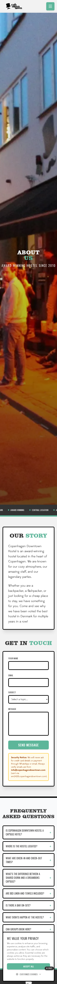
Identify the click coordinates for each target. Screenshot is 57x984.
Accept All (28, 966)
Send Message (28, 745)
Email (10, 675)
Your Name (13, 658)
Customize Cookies (29, 974)
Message (12, 709)
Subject (12, 692)
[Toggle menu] (50, 6)
